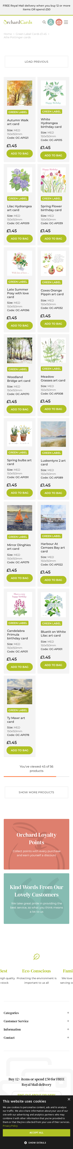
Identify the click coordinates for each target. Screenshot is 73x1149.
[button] (36, 1142)
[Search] (44, 22)
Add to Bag (19, 153)
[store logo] (18, 22)
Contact (9, 1037)
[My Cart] (59, 22)
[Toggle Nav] (66, 22)
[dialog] (36, 1122)
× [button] (68, 1099)
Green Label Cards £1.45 (31, 34)
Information (12, 1029)
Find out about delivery (36, 1095)
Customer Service (16, 1021)
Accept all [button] (37, 1132)
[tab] (36, 1015)
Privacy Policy (10, 1125)
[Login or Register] (50, 22)
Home (8, 34)
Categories (11, 1013)
